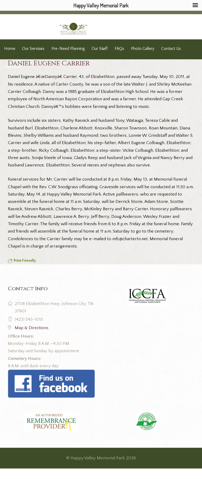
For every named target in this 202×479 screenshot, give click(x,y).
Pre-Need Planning (68, 48)
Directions (13, 67)
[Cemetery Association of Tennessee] (147, 422)
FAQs (119, 48)
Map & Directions (31, 327)
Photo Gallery (142, 48)
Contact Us (171, 48)
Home (9, 48)
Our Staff (100, 48)
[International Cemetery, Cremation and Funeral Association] (51, 373)
